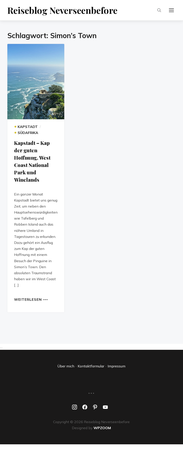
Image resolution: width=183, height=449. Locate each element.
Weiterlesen (28, 299)
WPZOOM (102, 428)
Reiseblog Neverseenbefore (62, 10)
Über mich (65, 366)
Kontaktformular (91, 366)
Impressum (116, 366)
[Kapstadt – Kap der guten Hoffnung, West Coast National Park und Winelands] (35, 81)
